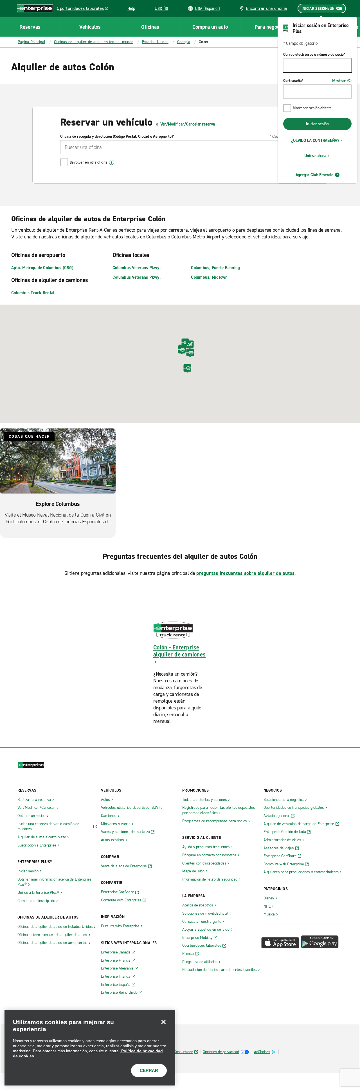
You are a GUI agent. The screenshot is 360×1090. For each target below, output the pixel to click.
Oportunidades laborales (84, 9)
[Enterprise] (35, 8)
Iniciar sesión (317, 124)
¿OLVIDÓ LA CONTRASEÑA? (315, 140)
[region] (89, 1047)
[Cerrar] (163, 1021)
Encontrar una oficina (266, 8)
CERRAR (149, 1070)
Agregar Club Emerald (315, 175)
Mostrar (339, 81)
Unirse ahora (315, 155)
